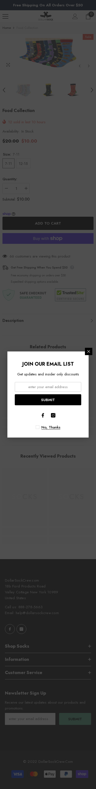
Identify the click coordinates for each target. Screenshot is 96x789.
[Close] (88, 351)
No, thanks (50, 427)
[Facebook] (43, 415)
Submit (48, 400)
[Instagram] (53, 415)
